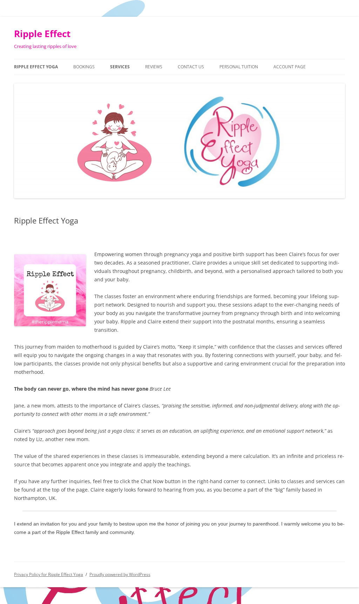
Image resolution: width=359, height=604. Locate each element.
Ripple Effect (42, 33)
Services (120, 67)
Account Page (289, 67)
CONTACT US (191, 67)
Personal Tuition (238, 67)
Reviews (153, 67)
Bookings (84, 67)
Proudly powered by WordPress (119, 574)
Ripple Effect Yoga (36, 67)
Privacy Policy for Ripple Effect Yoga (48, 574)
